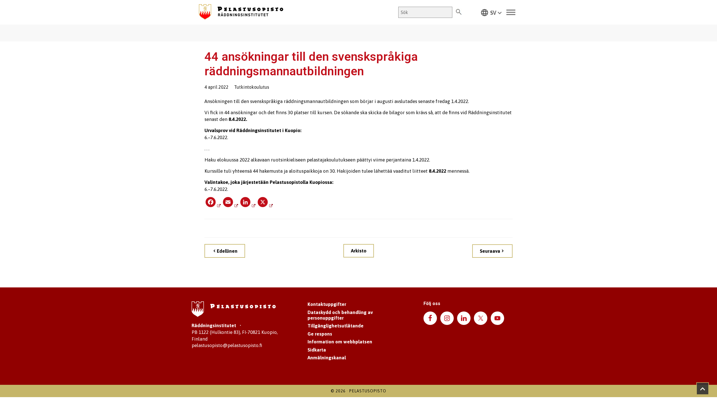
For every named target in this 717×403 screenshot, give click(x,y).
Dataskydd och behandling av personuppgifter (340, 315)
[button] (491, 12)
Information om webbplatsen (340, 342)
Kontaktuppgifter (327, 304)
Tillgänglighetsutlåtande (336, 326)
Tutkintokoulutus (251, 87)
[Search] (459, 12)
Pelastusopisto (367, 391)
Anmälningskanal (327, 357)
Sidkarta (317, 350)
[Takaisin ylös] (702, 388)
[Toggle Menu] (510, 12)
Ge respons (320, 334)
